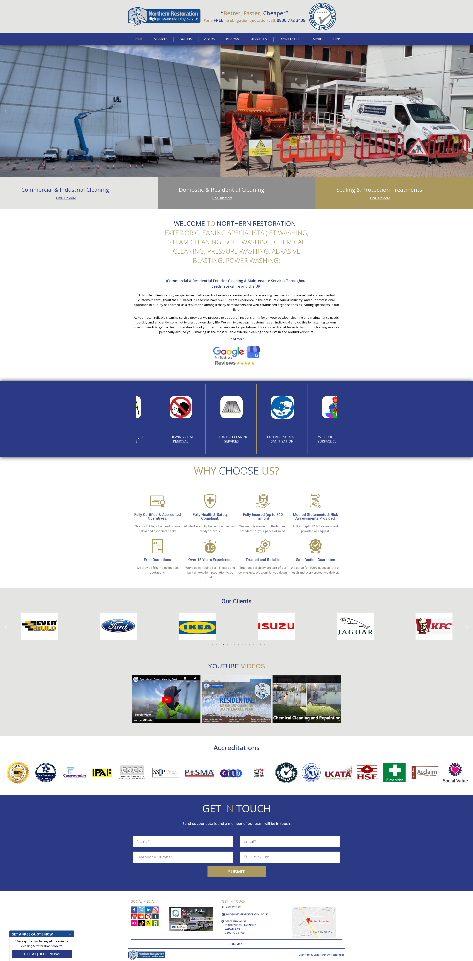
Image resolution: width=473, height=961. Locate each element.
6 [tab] (227, 645)
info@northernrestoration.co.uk (247, 914)
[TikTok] (141, 922)
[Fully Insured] (286, 764)
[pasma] (199, 766)
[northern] (164, 8)
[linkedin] (148, 909)
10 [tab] (242, 645)
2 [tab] (212, 645)
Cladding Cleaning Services (212, 439)
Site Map (236, 944)
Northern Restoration (157, 295)
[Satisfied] (17, 762)
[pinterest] (148, 916)
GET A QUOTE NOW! (42, 953)
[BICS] (258, 769)
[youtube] (134, 916)
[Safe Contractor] (46, 764)
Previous (5, 111)
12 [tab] (249, 645)
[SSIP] (165, 769)
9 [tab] (238, 645)
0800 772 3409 (291, 20)
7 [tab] (231, 645)
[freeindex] (155, 922)
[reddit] (141, 916)
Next (467, 111)
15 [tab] (260, 645)
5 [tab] (223, 645)
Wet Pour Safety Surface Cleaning (313, 439)
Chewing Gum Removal (161, 439)
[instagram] (155, 909)
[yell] (148, 922)
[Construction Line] (74, 767)
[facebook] (134, 909)
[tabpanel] (39, 626)
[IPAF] (102, 770)
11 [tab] (246, 645)
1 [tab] (209, 645)
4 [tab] (220, 645)
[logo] (322, 4)
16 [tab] (264, 645)
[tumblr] (155, 916)
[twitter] (141, 909)
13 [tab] (253, 645)
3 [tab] (216, 645)
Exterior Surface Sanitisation (262, 439)
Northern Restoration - (258, 223)
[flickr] (134, 922)
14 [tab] (257, 645)
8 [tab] (234, 645)
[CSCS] (132, 766)
